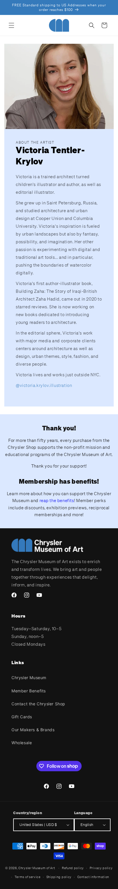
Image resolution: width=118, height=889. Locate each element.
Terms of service (28, 877)
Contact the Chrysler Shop (38, 703)
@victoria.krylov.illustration (44, 385)
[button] (11, 25)
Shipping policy (59, 877)
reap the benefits (57, 500)
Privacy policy (101, 868)
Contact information (93, 877)
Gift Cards (21, 716)
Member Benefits (28, 690)
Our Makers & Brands (32, 729)
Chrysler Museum (28, 677)
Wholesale (21, 742)
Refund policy (73, 868)
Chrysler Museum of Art (36, 868)
